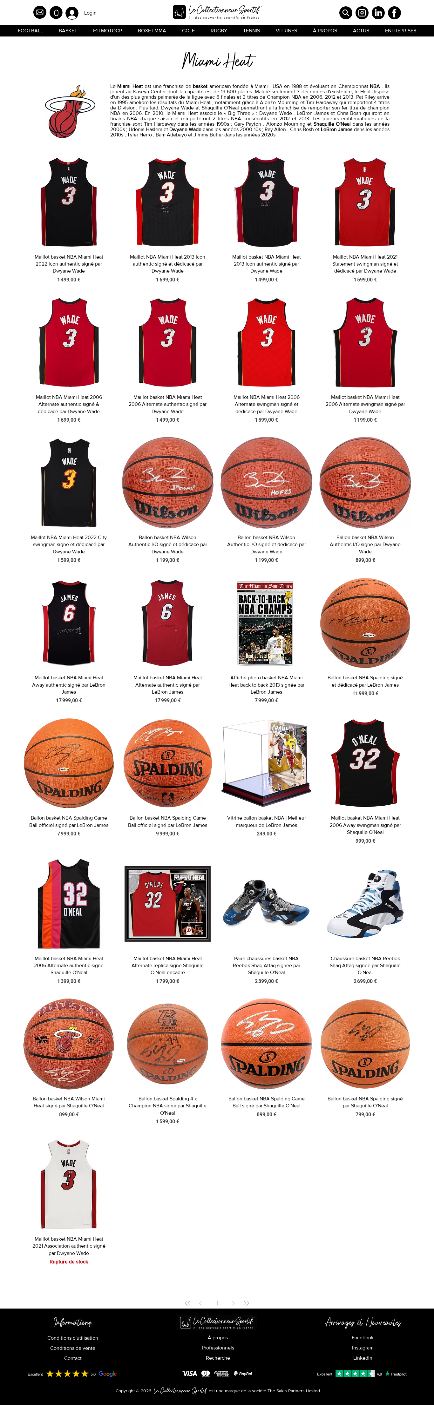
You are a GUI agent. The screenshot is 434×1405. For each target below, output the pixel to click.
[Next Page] (233, 1303)
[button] (56, 12)
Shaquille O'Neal (332, 124)
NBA (375, 86)
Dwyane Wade (185, 129)
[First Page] (188, 1303)
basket (200, 86)
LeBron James (336, 129)
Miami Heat (130, 86)
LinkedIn (362, 1358)
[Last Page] (246, 1303)
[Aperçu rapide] (69, 202)
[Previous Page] (200, 1303)
